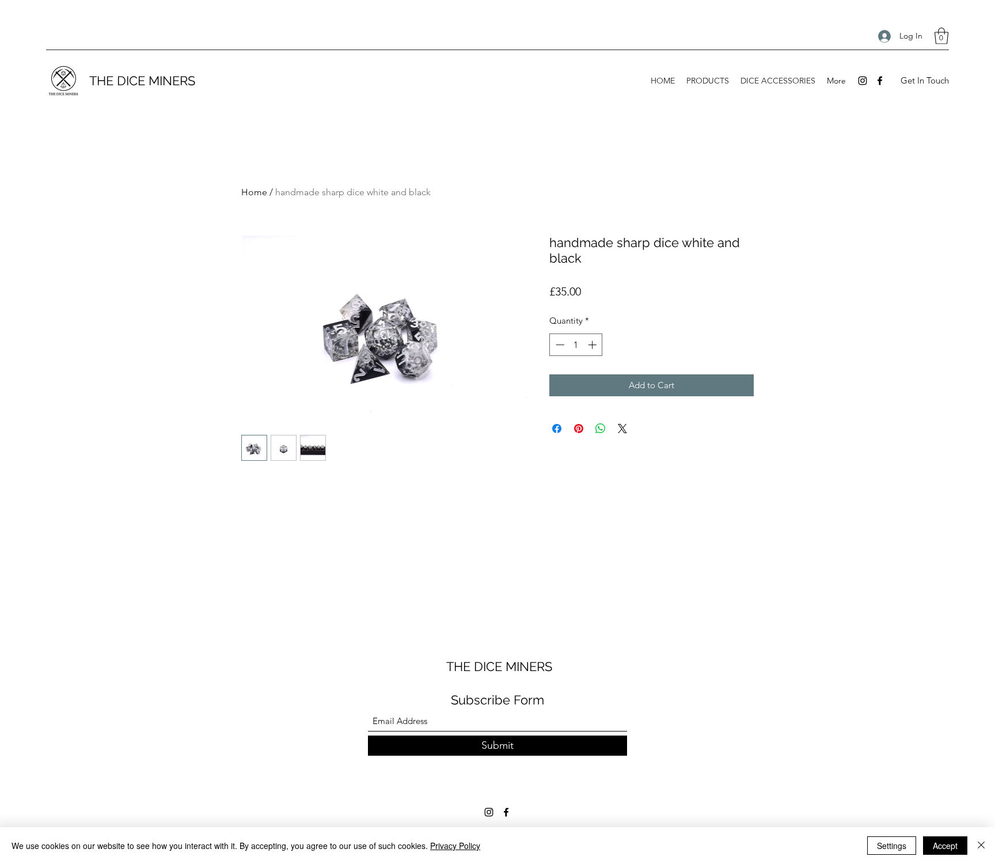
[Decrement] (559, 344)
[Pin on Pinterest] (579, 428)
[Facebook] (880, 80)
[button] (941, 36)
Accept (945, 845)
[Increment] (593, 344)
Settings (891, 845)
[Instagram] (862, 80)
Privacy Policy (455, 845)
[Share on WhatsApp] (600, 428)
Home (254, 192)
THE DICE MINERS (142, 80)
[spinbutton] (576, 344)
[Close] (981, 845)
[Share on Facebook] (557, 428)
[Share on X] (622, 428)
